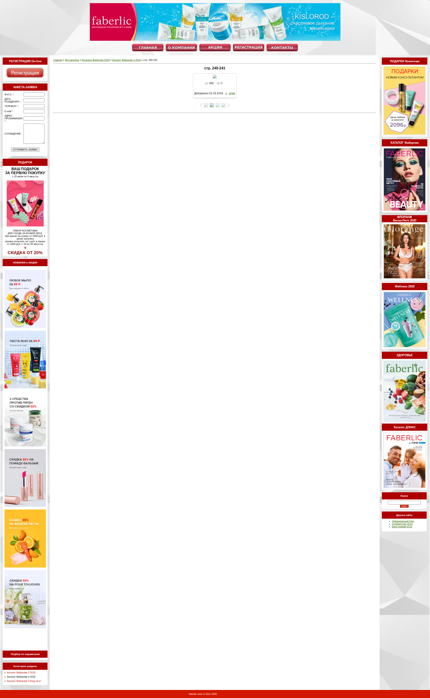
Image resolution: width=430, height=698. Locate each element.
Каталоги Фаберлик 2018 (96, 60)
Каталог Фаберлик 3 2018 (21, 672)
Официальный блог (403, 521)
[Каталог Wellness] (404, 347)
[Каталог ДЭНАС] (404, 487)
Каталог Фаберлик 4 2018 (21, 676)
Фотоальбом (72, 60)
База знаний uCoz (402, 526)
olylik (232, 93)
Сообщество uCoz (402, 523)
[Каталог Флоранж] (404, 278)
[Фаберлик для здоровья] (404, 421)
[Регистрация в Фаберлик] (25, 78)
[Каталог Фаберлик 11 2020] (404, 210)
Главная (57, 60)
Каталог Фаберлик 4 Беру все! (24, 681)
